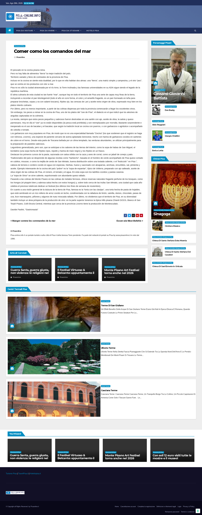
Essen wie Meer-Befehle (129, 221)
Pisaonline (20, 57)
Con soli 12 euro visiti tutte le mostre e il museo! (172, 457)
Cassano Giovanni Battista (169, 95)
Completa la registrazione (146, 506)
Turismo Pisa (11, 474)
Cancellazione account (128, 506)
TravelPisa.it (23, 474)
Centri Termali (106, 301)
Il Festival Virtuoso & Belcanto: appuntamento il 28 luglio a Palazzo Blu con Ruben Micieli (75, 274)
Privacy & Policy (188, 506)
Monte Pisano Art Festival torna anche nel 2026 (121, 271)
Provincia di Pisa (20, 46)
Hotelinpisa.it (35, 474)
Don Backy (170, 110)
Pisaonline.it (35, 506)
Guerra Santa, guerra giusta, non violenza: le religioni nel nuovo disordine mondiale (30, 272)
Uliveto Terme (108, 348)
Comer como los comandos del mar (52, 51)
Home (117, 506)
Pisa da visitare (25, 31)
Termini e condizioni (187, 512)
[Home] (10, 31)
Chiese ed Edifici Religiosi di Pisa (164, 210)
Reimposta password (172, 512)
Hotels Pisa (92, 31)
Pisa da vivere (47, 31)
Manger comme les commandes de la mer (33, 221)
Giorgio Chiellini (172, 136)
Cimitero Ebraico (172, 226)
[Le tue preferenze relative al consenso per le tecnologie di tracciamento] (198, 511)
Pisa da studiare (71, 31)
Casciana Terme (109, 390)
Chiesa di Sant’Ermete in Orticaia (167, 266)
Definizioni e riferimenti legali (166, 506)
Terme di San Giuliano (112, 305)
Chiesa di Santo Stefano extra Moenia (169, 240)
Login (179, 506)
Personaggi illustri (159, 90)
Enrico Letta (157, 150)
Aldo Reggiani (158, 125)
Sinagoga (161, 214)
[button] (195, 31)
